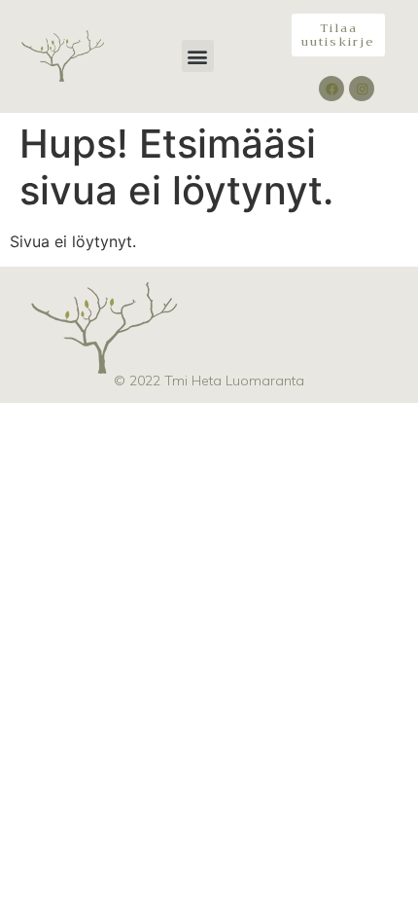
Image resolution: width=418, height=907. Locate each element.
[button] (198, 56)
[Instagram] (361, 88)
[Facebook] (331, 88)
